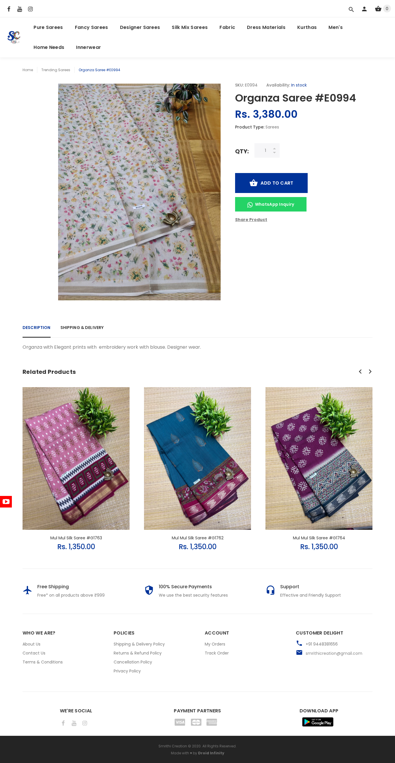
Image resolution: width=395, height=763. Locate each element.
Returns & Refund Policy (138, 653)
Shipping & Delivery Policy (139, 644)
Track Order (217, 653)
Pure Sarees (48, 27)
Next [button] (370, 371)
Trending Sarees (55, 69)
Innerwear (88, 47)
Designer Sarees (140, 27)
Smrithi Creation (172, 746)
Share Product (251, 220)
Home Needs (49, 47)
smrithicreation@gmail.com (334, 653)
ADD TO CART (277, 183)
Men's (335, 27)
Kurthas (307, 27)
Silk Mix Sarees (190, 27)
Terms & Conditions (43, 662)
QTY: (242, 151)
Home (28, 69)
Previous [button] (360, 371)
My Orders (215, 644)
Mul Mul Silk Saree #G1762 (198, 538)
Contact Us (34, 653)
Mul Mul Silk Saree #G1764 (319, 538)
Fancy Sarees (91, 27)
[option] (76, 463)
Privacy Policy (127, 671)
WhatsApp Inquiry (274, 204)
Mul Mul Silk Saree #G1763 (76, 538)
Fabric (227, 27)
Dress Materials (266, 27)
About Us (31, 644)
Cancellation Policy (133, 662)
